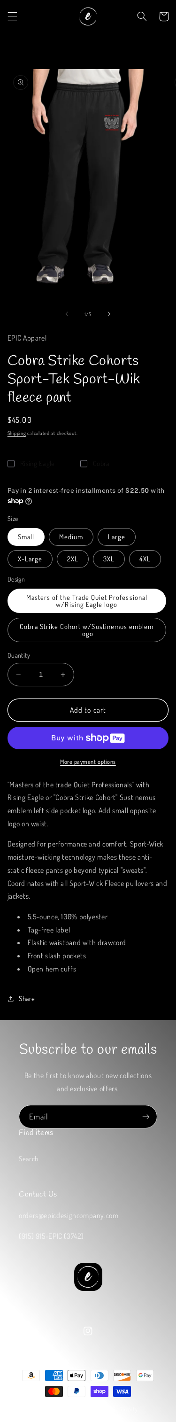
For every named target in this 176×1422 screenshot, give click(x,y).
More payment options (88, 761)
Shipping (17, 433)
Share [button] (27, 998)
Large (116, 536)
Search (28, 1158)
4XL (145, 558)
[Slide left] (66, 313)
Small (26, 536)
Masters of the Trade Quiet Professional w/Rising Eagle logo (86, 600)
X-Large (30, 558)
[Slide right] (109, 313)
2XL (72, 558)
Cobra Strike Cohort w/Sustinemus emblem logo (86, 629)
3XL (109, 558)
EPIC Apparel (73, 1409)
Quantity (19, 655)
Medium (71, 536)
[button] (12, 16)
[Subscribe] (146, 1116)
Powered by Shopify (114, 1409)
